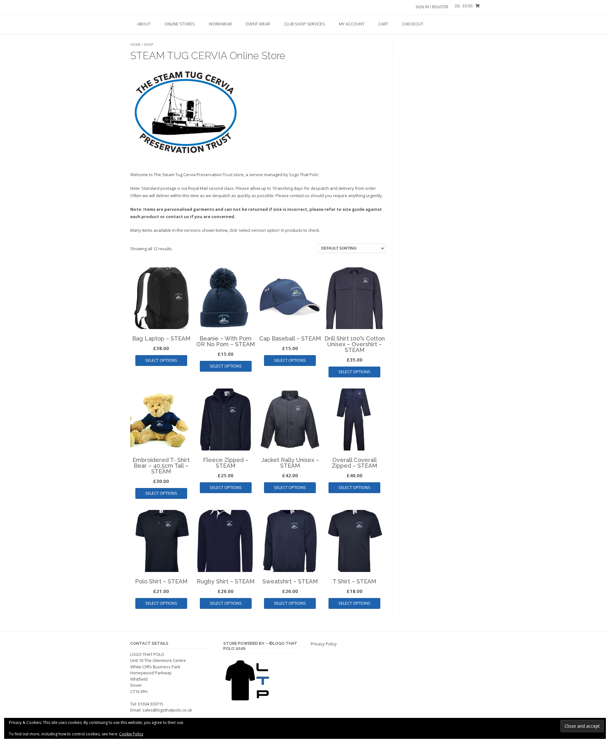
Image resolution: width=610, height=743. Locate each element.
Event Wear (258, 24)
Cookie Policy (131, 734)
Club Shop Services (304, 24)
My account (351, 24)
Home (135, 44)
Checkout (412, 24)
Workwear (220, 24)
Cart (383, 24)
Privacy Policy (324, 644)
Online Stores (180, 24)
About (144, 24)
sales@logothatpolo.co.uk (167, 710)
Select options (161, 360)
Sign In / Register (432, 6)
